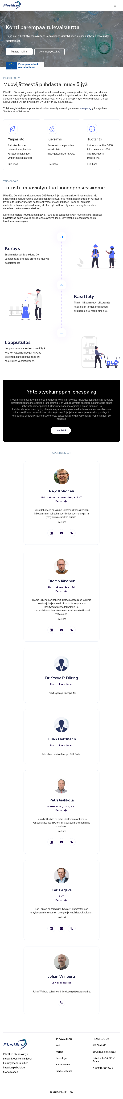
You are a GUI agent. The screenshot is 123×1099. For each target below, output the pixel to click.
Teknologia (61, 1058)
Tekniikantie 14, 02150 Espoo (104, 1060)
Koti (58, 1045)
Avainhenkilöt (63, 1064)
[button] (115, 6)
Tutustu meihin (19, 51)
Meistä (59, 1052)
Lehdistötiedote (64, 1071)
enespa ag (85, 108)
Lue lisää (13, 164)
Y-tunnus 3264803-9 (103, 1068)
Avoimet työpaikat (49, 51)
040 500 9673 (99, 1045)
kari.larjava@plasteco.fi (104, 1052)
